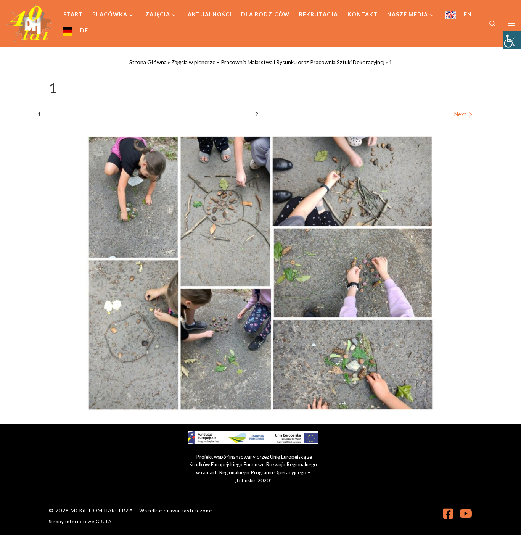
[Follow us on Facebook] (448, 513)
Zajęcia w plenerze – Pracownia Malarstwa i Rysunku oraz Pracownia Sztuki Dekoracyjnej (277, 62)
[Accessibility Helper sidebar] (512, 40)
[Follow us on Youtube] (465, 513)
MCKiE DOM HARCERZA (102, 511)
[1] (260, 273)
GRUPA (104, 521)
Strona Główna (148, 62)
